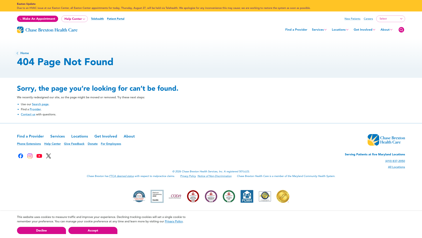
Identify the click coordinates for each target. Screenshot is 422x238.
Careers (368, 18)
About (385, 30)
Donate (93, 144)
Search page (40, 104)
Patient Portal (115, 18)
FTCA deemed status (121, 176)
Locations (339, 30)
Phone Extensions (29, 144)
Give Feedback (74, 144)
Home (23, 53)
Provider (35, 109)
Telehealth (97, 18)
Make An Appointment (38, 19)
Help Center (73, 19)
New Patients (352, 18)
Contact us (28, 114)
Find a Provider (296, 30)
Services (318, 30)
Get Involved (363, 30)
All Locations (396, 167)
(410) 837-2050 (395, 161)
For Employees (111, 144)
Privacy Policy (188, 176)
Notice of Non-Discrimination (214, 176)
